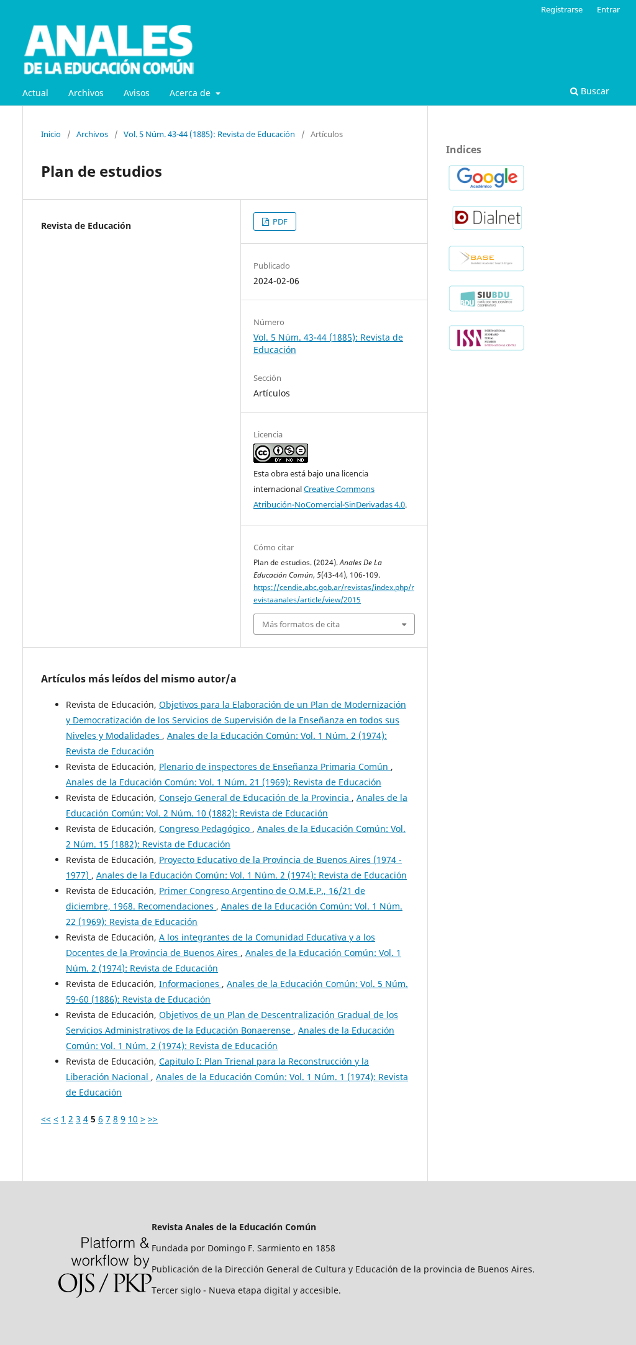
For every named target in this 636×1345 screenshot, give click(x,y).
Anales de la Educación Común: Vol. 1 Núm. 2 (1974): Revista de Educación (251, 875)
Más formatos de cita (301, 624)
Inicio (51, 134)
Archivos (86, 93)
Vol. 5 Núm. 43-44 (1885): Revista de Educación (209, 134)
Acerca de (191, 93)
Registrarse (562, 9)
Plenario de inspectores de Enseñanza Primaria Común (275, 766)
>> (153, 1119)
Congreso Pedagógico (205, 828)
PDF (279, 221)
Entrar (608, 9)
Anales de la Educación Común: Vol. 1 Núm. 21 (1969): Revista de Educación (223, 782)
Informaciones (190, 984)
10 (133, 1119)
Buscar (593, 91)
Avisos (137, 93)
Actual (35, 93)
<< (46, 1119)
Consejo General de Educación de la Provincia (255, 797)
